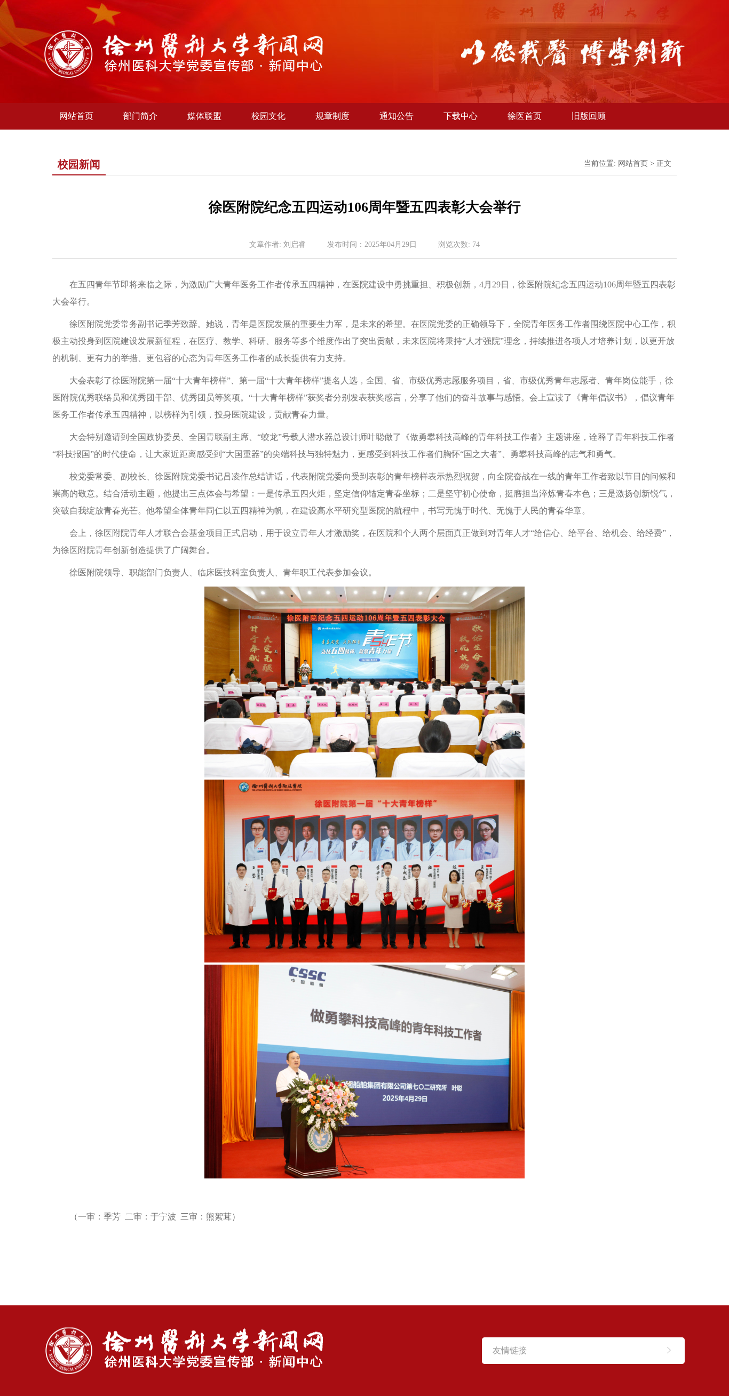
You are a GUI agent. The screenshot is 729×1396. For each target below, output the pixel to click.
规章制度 (332, 116)
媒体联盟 (204, 116)
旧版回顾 (589, 116)
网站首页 (76, 116)
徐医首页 (525, 116)
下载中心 (460, 116)
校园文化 (268, 116)
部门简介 (140, 116)
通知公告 (396, 116)
